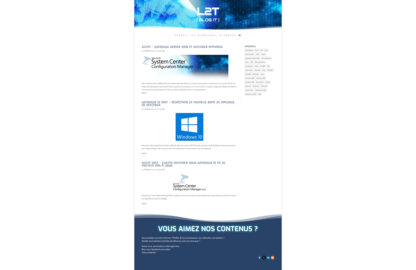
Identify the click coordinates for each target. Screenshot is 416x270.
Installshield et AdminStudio (252, 58)
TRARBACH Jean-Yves (150, 51)
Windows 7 (248, 86)
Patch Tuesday (248, 70)
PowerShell (257, 70)
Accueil (181, 35)
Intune (247, 62)
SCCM (263, 70)
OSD (268, 66)
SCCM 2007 (270, 70)
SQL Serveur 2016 (249, 82)
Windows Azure (249, 90)
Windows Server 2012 (260, 90)
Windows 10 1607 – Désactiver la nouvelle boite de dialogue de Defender (188, 104)
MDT (252, 62)
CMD (261, 50)
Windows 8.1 (256, 86)
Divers (266, 50)
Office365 (262, 66)
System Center (260, 82)
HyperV (263, 54)
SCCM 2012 (248, 74)
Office (256, 66)
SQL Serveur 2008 (249, 78)
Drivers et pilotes (249, 54)
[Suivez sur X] (264, 257)
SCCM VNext (256, 74)
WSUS (259, 94)
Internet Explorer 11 (266, 58)
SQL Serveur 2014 (260, 78)
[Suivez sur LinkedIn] (268, 257)
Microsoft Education (260, 62)
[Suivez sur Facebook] (259, 257)
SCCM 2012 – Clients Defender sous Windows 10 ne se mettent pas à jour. (183, 164)
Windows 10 (264, 86)
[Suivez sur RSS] (272, 257)
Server (262, 74)
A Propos (228, 35)
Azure (256, 50)
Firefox (257, 54)
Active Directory (249, 50)
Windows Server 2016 (250, 94)
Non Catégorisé (249, 66)
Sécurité (268, 82)
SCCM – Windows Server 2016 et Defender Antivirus (182, 47)
